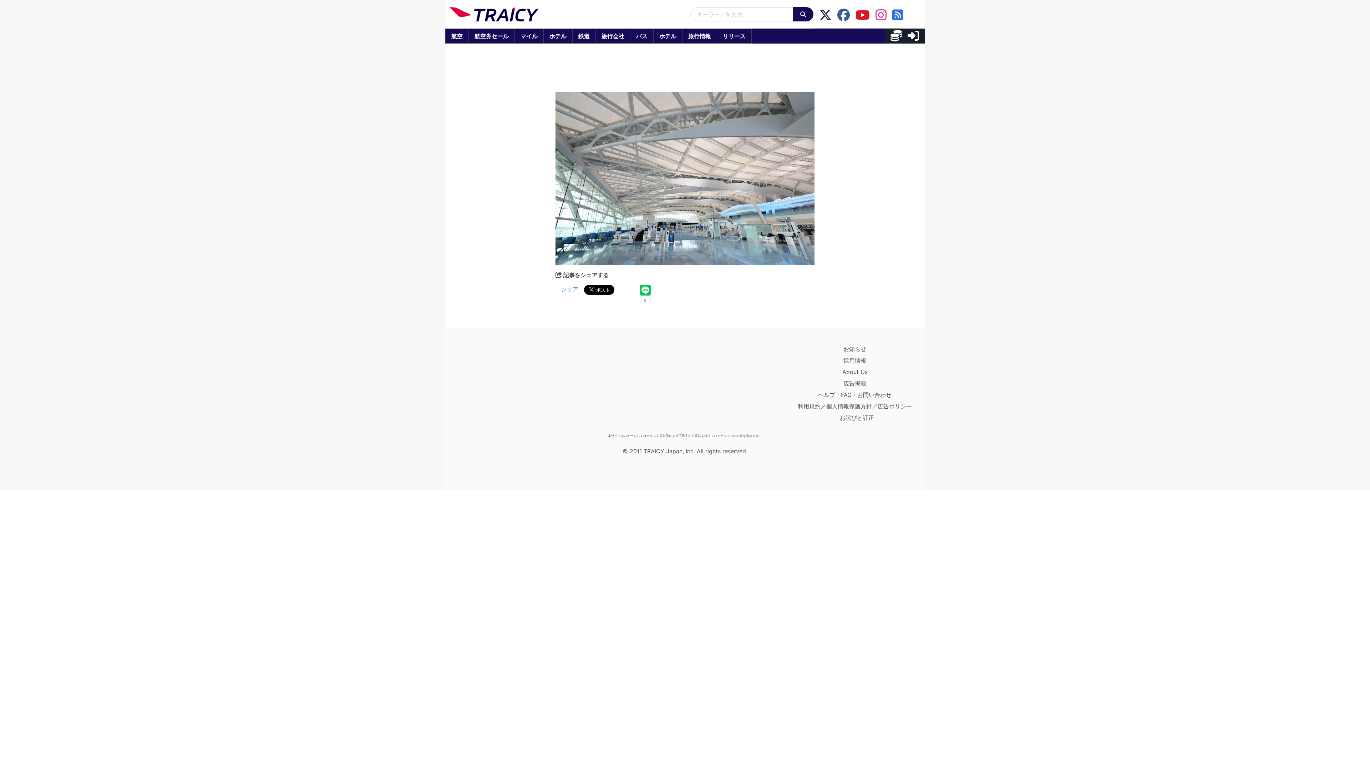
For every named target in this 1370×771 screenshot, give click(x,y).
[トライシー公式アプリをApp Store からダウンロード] (491, 387)
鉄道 (584, 36)
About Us (855, 372)
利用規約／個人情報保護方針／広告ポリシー (855, 406)
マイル (529, 36)
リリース (734, 36)
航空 (457, 36)
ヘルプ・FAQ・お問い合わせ (855, 394)
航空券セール (492, 36)
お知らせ (854, 349)
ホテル (558, 36)
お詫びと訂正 (857, 417)
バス (642, 36)
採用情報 (854, 360)
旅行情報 (699, 36)
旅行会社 (613, 36)
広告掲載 (854, 383)
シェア (569, 289)
